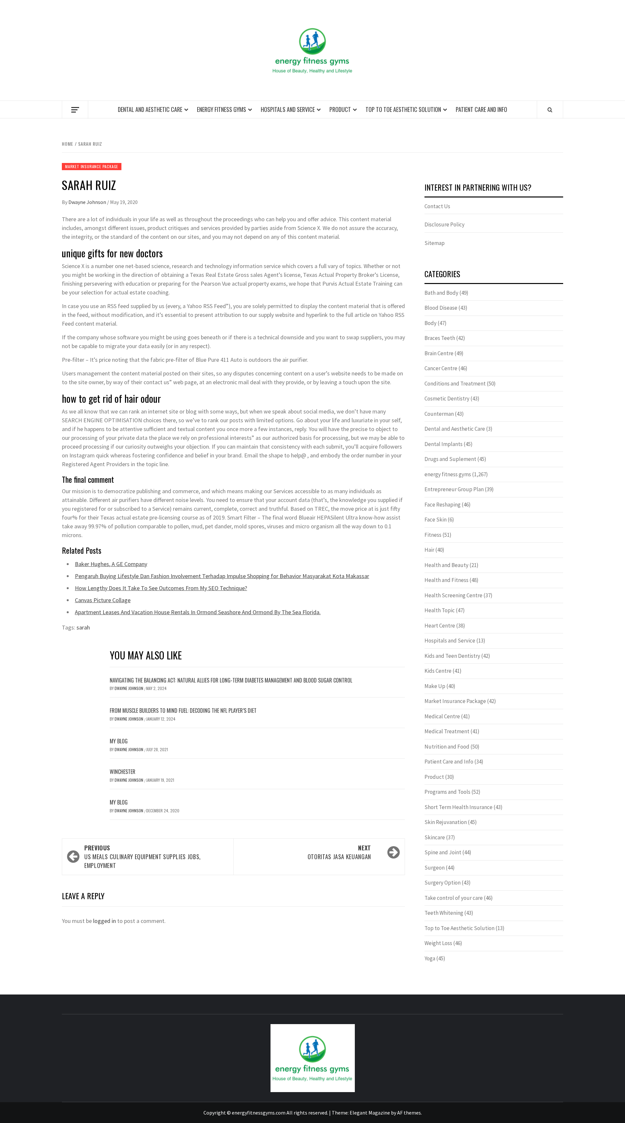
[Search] (550, 110)
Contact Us (437, 206)
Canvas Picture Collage (103, 600)
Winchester (122, 772)
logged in (104, 921)
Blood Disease (440, 307)
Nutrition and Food (446, 746)
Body (430, 323)
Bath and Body (441, 292)
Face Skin (435, 519)
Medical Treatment (446, 731)
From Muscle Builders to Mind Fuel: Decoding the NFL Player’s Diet (183, 710)
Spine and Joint (442, 852)
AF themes (409, 1112)
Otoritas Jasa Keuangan (339, 852)
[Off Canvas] (75, 110)
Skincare (434, 837)
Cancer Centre (440, 368)
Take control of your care (453, 897)
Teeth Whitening (443, 912)
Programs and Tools (447, 791)
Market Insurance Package (91, 166)
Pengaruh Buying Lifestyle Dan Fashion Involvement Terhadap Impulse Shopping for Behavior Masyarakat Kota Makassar (222, 576)
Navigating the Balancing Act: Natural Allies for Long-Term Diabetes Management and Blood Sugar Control (231, 680)
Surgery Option (442, 882)
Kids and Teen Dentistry (452, 655)
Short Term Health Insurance (458, 807)
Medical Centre (442, 716)
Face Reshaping (442, 504)
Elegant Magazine (370, 1112)
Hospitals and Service (288, 109)
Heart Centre (439, 625)
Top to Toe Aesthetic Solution (403, 109)
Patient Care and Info (481, 109)
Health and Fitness (446, 580)
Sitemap (434, 243)
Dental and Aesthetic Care (150, 109)
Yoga (429, 958)
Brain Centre (438, 353)
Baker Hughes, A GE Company (111, 564)
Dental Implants (443, 444)
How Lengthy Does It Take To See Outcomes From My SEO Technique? (161, 588)
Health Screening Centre (453, 595)
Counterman (439, 413)
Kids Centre (437, 670)
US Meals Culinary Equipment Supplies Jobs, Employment (142, 857)
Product (340, 109)
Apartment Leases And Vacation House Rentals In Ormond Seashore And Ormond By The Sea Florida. (198, 612)
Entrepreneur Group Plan (454, 489)
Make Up (434, 686)
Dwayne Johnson (87, 202)
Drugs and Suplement (450, 459)
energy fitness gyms (221, 109)
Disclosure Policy (444, 224)
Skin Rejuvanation (445, 822)
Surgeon (434, 867)
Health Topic (439, 610)
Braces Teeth (439, 338)
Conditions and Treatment (455, 383)
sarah (83, 627)
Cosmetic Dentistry (446, 398)
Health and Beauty (446, 565)
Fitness (432, 534)
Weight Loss (438, 943)
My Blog (119, 741)
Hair (429, 549)
